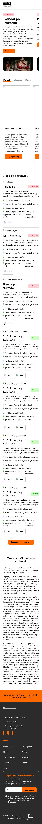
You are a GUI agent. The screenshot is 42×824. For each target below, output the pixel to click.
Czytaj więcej (13, 156)
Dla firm (6, 763)
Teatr (5, 768)
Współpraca (27, 747)
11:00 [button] (22, 375)
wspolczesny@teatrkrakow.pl (16, 717)
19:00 (10, 223)
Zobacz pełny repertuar (21, 542)
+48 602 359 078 (11, 722)
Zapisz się (29, 790)
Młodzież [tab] (17, 80)
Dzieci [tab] (28, 80)
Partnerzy (26, 752)
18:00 (10, 324)
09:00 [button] (10, 375)
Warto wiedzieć (9, 757)
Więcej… (8, 45)
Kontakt (25, 757)
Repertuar (7, 747)
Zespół (25, 763)
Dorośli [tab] (6, 80)
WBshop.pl (30, 819)
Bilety (5, 752)
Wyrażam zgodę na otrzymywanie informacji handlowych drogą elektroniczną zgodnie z (21, 799)
